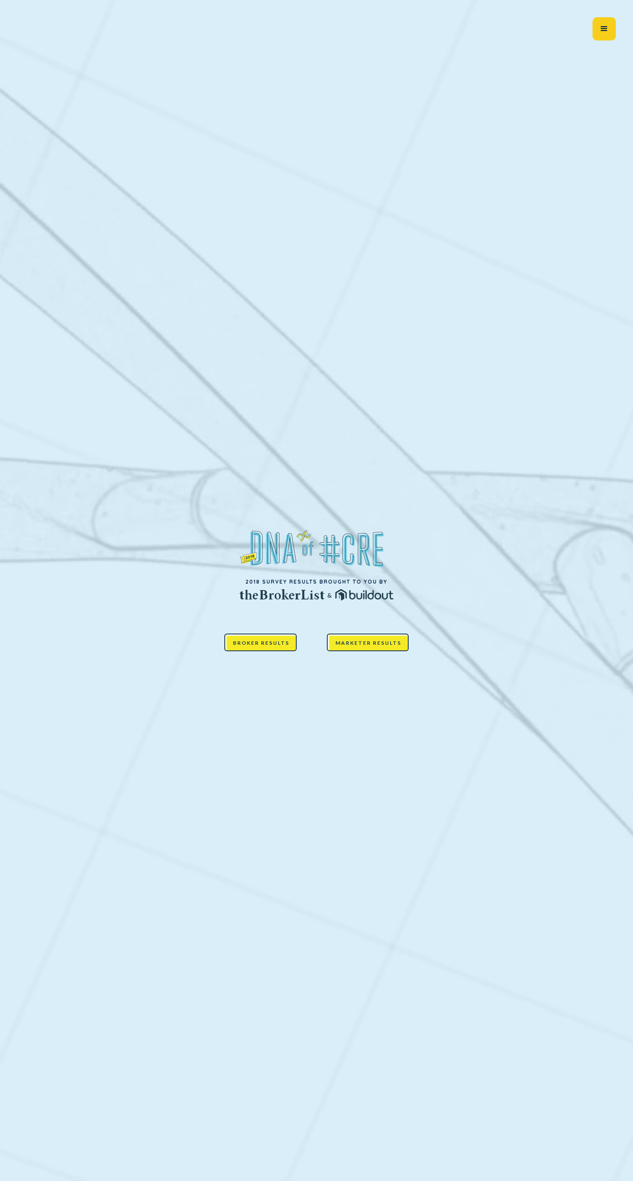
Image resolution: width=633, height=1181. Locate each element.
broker (347, 1175)
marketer (399, 1175)
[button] (604, 28)
